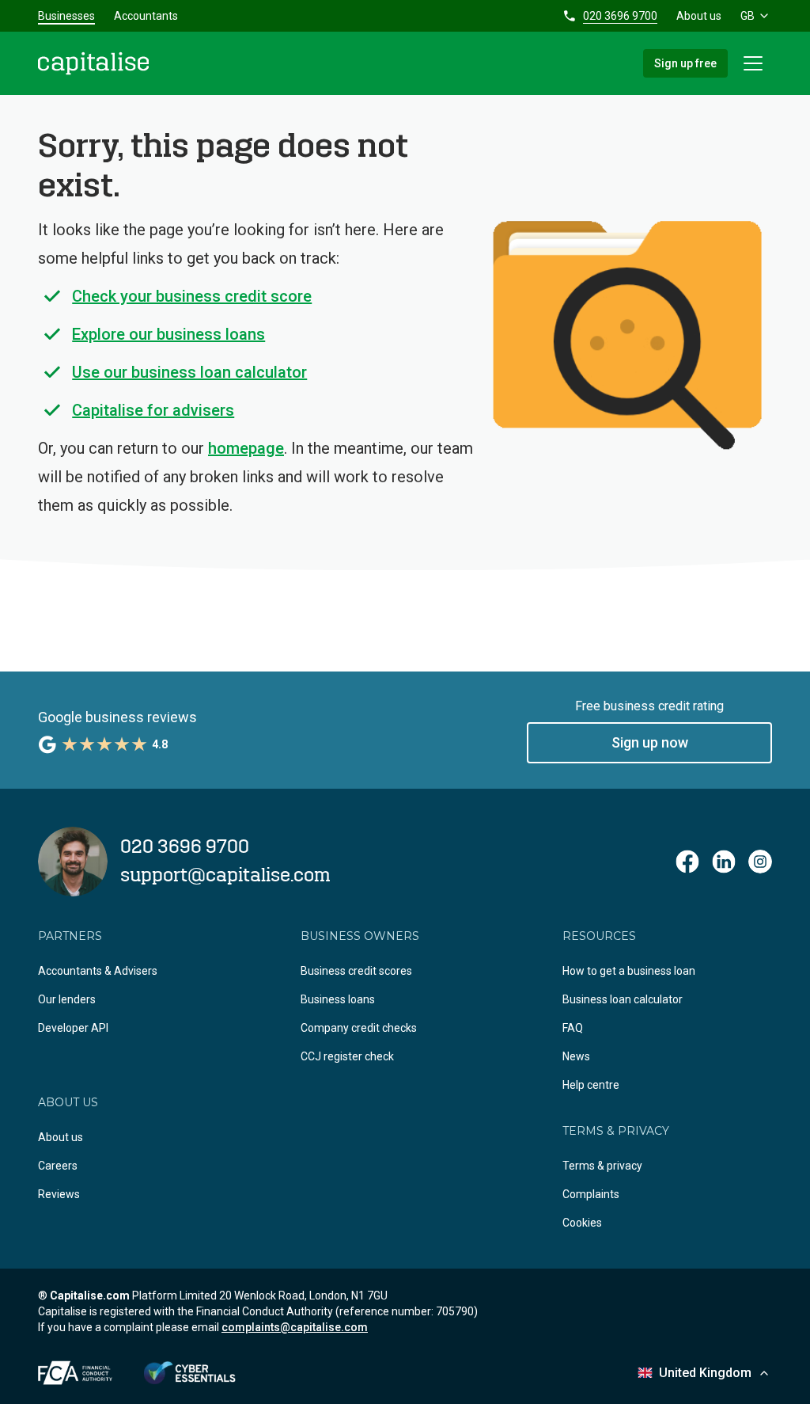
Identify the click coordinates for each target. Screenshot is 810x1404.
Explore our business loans (168, 334)
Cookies (582, 1222)
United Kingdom (705, 1372)
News (576, 1056)
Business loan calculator (622, 999)
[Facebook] (687, 861)
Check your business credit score (192, 296)
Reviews (59, 1194)
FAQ (572, 1028)
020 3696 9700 (620, 16)
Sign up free (685, 63)
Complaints (590, 1194)
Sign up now (649, 742)
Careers (58, 1165)
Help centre (590, 1085)
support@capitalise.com (225, 875)
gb (747, 16)
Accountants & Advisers (97, 971)
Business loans (338, 999)
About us (698, 16)
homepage (246, 448)
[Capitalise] (93, 63)
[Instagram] (760, 861)
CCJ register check (347, 1056)
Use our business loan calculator (189, 372)
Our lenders (67, 999)
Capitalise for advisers (153, 410)
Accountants (146, 16)
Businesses (66, 16)
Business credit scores (356, 971)
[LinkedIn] (724, 861)
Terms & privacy (602, 1165)
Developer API (73, 1028)
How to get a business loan (628, 971)
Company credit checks (359, 1028)
